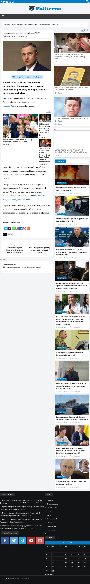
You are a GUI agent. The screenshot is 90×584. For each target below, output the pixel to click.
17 (53, 563)
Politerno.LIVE (52, 519)
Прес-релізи (51, 530)
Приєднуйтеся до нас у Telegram (28, 77)
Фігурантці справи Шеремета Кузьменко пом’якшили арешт (14, 250)
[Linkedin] (20, 227)
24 (53, 567)
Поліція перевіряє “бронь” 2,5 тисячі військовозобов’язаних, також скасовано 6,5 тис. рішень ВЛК (71, 252)
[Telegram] (6, 227)
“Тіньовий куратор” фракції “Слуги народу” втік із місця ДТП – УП (72, 219)
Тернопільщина (52, 504)
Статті (49, 511)
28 (79, 567)
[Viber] (17, 227)
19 (66, 563)
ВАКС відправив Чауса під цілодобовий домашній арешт (39, 250)
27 (72, 567)
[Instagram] (24, 227)
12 (66, 558)
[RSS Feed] (28, 227)
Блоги (49, 515)
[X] (9, 227)
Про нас (50, 534)
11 (59, 558)
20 (72, 563)
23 (47, 567)
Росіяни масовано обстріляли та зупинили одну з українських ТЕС (71, 188)
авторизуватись (35, 267)
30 (47, 571)
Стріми (49, 522)
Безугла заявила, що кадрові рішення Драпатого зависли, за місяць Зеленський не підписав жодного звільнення (71, 285)
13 (72, 558)
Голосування (51, 526)
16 (47, 563)
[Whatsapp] (13, 227)
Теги (5, 235)
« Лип (47, 574)
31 (53, 571)
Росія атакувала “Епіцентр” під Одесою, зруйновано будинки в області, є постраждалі (72, 418)
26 (66, 567)
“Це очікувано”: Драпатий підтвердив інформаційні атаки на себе (69, 353)
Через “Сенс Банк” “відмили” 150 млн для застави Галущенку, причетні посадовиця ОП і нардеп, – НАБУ (71, 386)
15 (85, 558)
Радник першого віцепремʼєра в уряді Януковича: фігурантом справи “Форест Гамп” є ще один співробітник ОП (70, 450)
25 (59, 567)
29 (85, 567)
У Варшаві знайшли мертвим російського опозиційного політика (71, 482)
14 (79, 558)
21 (79, 563)
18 (59, 563)
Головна (50, 500)
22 (85, 563)
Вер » (52, 574)
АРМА (10, 235)
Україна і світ (61, 183)
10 (53, 558)
